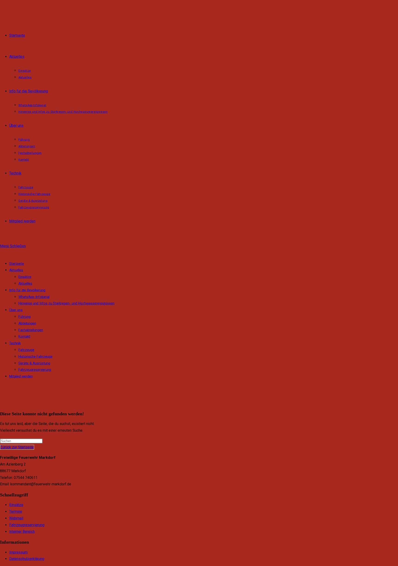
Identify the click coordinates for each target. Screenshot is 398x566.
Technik (15, 343)
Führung (24, 317)
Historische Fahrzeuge (35, 356)
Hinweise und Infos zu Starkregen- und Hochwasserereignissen (66, 303)
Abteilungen (27, 323)
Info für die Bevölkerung (27, 290)
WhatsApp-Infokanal (34, 297)
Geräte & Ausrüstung (34, 363)
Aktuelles (16, 270)
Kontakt (24, 336)
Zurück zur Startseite (17, 447)
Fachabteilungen (30, 330)
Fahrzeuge (26, 350)
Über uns (16, 310)
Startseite (16, 264)
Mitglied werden (21, 376)
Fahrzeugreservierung (34, 370)
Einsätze (24, 277)
